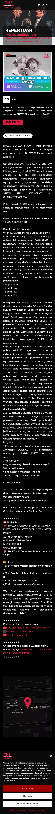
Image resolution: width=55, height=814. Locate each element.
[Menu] (50, 5)
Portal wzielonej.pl (16, 635)
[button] (50, 756)
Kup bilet (13, 122)
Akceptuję (27, 788)
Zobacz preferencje (27, 803)
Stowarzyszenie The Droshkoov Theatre (28, 627)
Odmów (27, 796)
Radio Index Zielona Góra (20, 631)
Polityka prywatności (17, 810)
